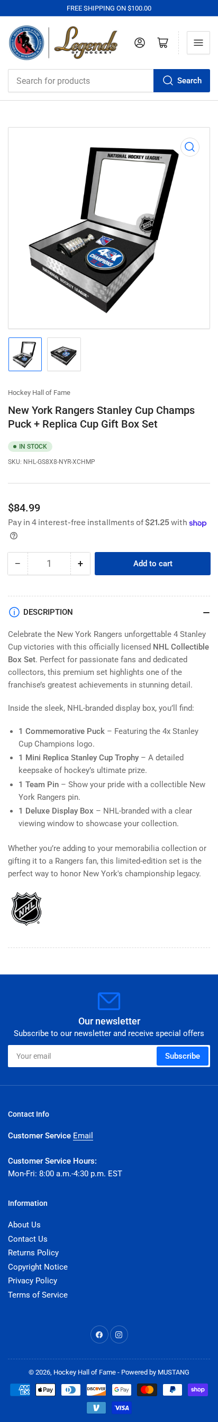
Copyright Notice (38, 1267)
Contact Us (28, 1239)
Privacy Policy (32, 1280)
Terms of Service (38, 1295)
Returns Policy (33, 1252)
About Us (24, 1225)
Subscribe (182, 1056)
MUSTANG (173, 1372)
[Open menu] (198, 42)
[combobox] (109, 80)
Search (189, 80)
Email (83, 1135)
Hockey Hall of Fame (39, 392)
